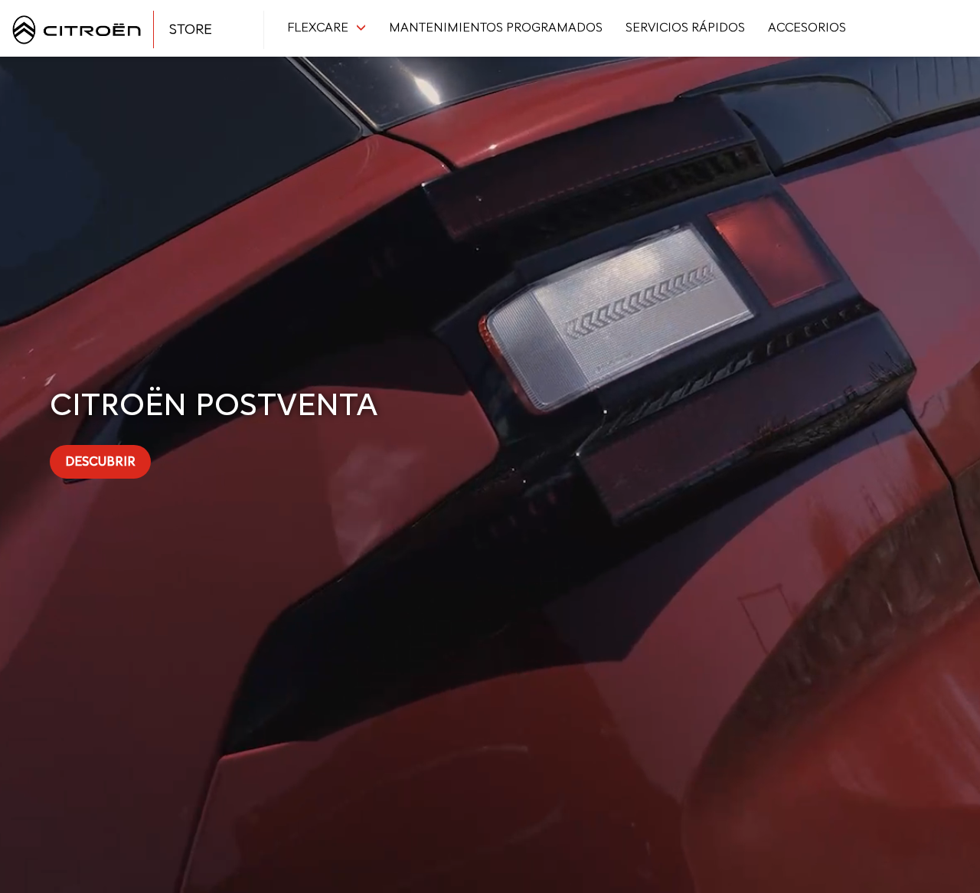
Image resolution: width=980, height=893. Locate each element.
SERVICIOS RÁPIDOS (685, 27)
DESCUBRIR (100, 461)
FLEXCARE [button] (317, 27)
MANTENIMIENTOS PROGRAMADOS (496, 27)
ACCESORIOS (807, 27)
